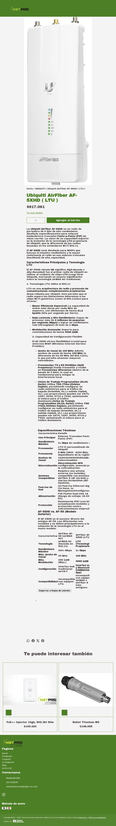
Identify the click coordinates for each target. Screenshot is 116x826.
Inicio (5, 753)
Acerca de (7, 768)
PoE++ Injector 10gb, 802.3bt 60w (30, 722)
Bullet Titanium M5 (86, 722)
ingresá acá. (83, 817)
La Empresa (8, 762)
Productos (7, 756)
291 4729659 (12, 782)
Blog (4, 765)
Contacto (6, 759)
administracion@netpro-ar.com (21, 786)
